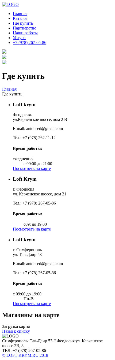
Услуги (19, 37)
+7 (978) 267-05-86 (29, 42)
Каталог (20, 18)
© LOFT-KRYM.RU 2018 (25, 355)
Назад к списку (16, 331)
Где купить (23, 23)
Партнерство (24, 28)
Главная (20, 13)
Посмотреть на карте (32, 168)
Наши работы (25, 33)
